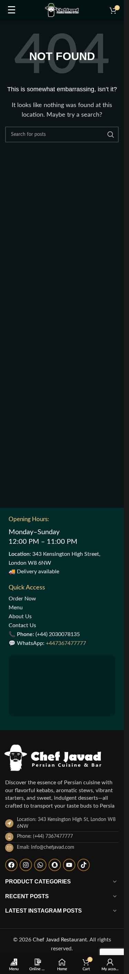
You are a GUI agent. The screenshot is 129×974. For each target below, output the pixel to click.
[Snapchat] (55, 865)
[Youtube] (69, 865)
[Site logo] (61, 10)
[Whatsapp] (40, 865)
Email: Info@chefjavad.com (45, 847)
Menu (16, 607)
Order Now (22, 598)
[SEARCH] (111, 134)
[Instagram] (26, 865)
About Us (20, 616)
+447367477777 (66, 643)
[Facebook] (11, 865)
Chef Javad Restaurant (60, 939)
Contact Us (22, 625)
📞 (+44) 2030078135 (44, 634)
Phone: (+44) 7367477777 (45, 836)
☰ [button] (11, 10)
